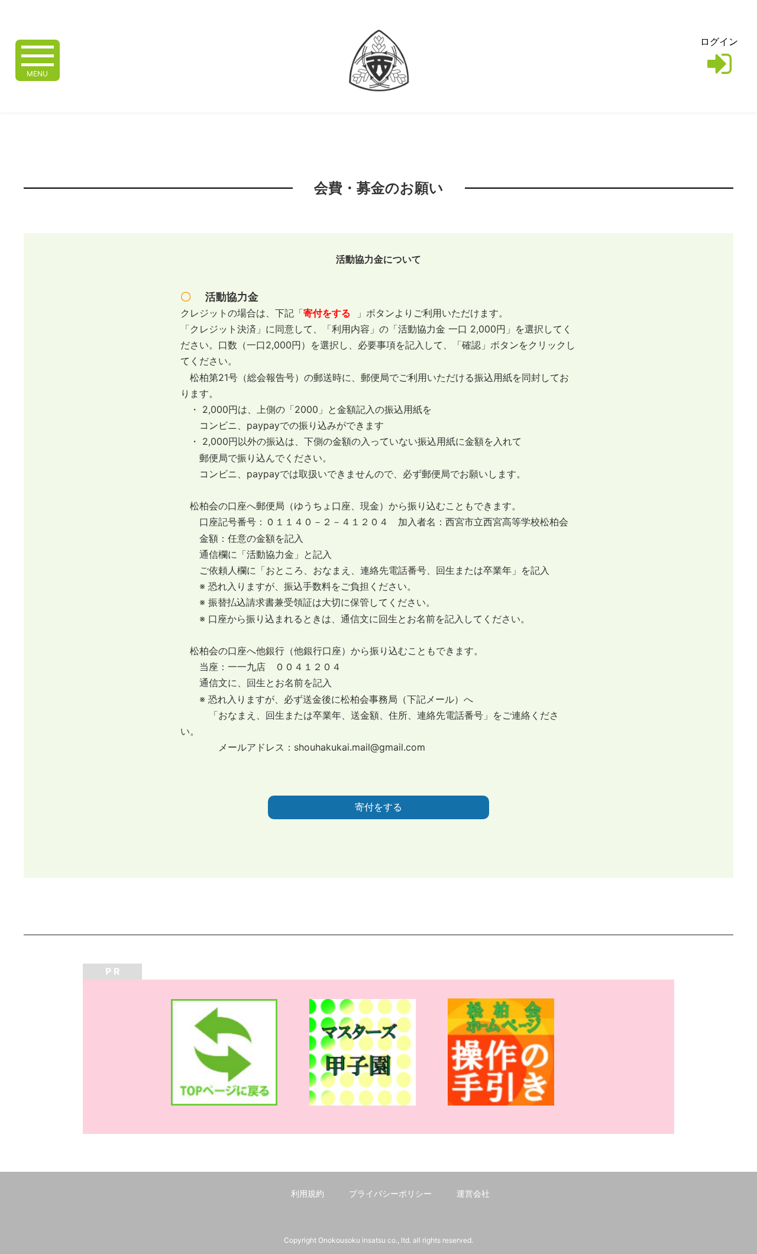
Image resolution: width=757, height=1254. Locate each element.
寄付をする (378, 807)
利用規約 (307, 1193)
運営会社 (473, 1193)
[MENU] (37, 55)
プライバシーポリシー (390, 1193)
